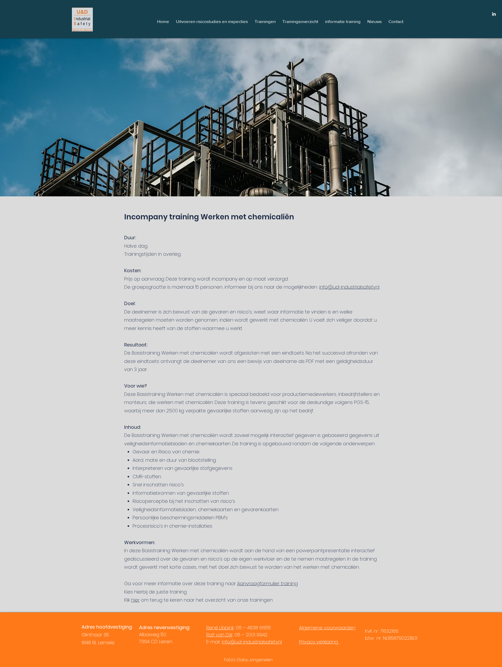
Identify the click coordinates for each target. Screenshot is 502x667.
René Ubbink (220, 627)
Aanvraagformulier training (267, 583)
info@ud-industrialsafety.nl (349, 287)
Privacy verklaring (319, 642)
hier (135, 600)
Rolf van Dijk (219, 634)
